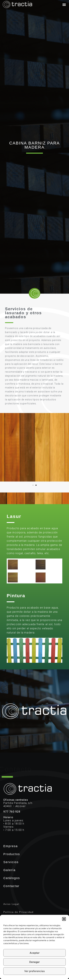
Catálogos (11, 878)
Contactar (11, 886)
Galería (9, 870)
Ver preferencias (34, 971)
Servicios (11, 862)
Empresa (10, 846)
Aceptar (35, 952)
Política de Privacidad (18, 912)
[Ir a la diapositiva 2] (36, 485)
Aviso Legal (11, 904)
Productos (11, 854)
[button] (64, 919)
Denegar (34, 962)
